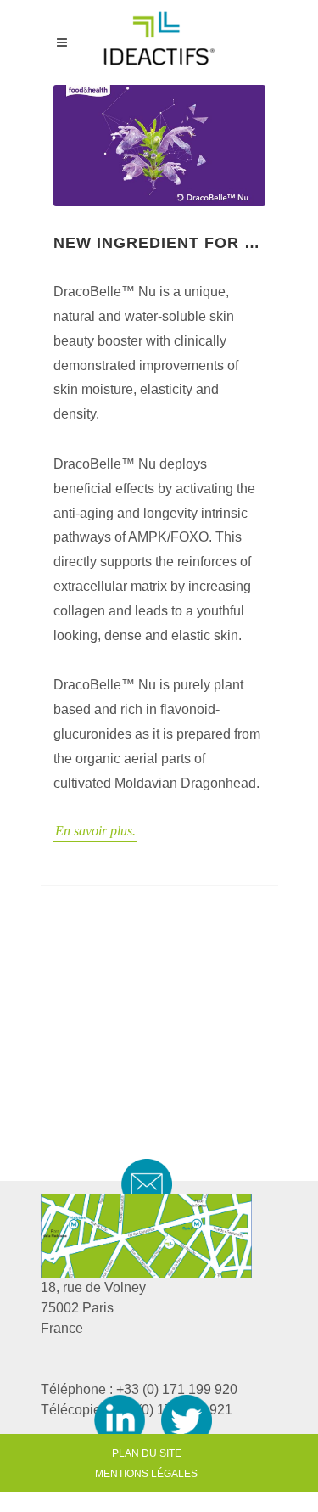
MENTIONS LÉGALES (146, 1474)
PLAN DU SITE (146, 1453)
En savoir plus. (95, 830)
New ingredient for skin (159, 242)
